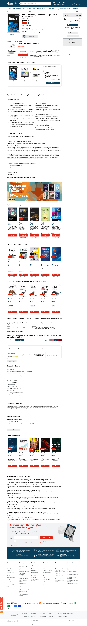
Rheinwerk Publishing (55, 229)
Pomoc (22, 331)
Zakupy (20, 569)
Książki (23, 8)
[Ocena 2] (27, 30)
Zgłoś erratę (12, 390)
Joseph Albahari (21, 305)
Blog (8, 586)
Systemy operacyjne (17, 395)
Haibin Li (12, 460)
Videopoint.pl (26, 616)
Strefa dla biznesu (58, 565)
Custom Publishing (59, 578)
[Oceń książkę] (29, 29)
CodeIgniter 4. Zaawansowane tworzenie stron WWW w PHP (55, 267)
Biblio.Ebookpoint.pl (63, 616)
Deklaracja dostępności (47, 570)
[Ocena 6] (32, 30)
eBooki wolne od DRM (23, 578)
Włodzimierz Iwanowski (12, 229)
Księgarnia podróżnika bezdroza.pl (71, 578)
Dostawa (45, 574)
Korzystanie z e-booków (24, 571)
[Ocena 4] (30, 30)
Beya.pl (33, 616)
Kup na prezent (73, 32)
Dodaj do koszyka (72, 24)
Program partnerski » (20, 548)
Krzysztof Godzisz (55, 460)
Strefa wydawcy (58, 566)
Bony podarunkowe (11, 582)
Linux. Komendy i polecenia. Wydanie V (23, 266)
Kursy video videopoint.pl (72, 583)
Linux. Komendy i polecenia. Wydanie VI (28, 43)
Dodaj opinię (19, 340)
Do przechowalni (72, 42)
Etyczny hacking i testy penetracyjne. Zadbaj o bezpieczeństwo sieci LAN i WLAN (56, 459)
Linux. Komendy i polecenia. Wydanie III (34, 267)
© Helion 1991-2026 (10, 623)
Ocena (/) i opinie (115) (69, 50)
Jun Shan (9, 460)
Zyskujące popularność (11, 574)
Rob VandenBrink (22, 229)
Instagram (1, 603)
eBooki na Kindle (22, 583)
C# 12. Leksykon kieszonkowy (22, 303)
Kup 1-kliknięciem (72, 36)
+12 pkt (31, 23)
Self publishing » (63, 554)
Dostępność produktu (68, 54)
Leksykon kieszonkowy (34, 26)
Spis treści (68, 56)
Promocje (34, 8)
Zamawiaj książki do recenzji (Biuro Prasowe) (60, 571)
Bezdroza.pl (70, 613)
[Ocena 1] (26, 30)
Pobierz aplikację (62, 8)
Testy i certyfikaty (10, 584)
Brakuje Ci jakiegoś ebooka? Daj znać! (46, 554)
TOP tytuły (9, 570)
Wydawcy (9, 581)
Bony (69, 8)
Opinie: (39, 29)
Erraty (8, 390)
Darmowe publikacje (11, 577)
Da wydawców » (63, 548)
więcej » (33, 542)
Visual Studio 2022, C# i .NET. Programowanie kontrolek (45, 267)
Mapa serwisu (46, 581)
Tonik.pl (77, 620)
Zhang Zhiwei (32, 229)
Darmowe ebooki (51, 8)
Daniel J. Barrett (10, 306)
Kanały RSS (1, 612)
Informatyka (9, 395)
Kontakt (45, 565)
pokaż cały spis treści (14, 429)
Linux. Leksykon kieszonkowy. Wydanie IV (11, 304)
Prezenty (33, 574)
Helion (30, 28)
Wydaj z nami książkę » (43, 548)
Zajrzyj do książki (10, 34)
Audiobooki (18, 8)
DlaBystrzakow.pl (62, 613)
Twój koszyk (33, 568)
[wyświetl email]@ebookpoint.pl (39, 621)
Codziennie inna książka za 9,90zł (72, 11)
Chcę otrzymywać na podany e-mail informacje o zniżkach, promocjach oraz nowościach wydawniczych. (27, 541)
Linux (22, 395)
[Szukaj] (49, 3)
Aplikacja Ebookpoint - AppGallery (23, 592)
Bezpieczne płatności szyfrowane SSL (17, 609)
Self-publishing (58, 573)
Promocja (25, 23)
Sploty (51, 616)
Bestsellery (44, 8)
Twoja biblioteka (34, 572)
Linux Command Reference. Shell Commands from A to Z (56, 228)
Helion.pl (25, 613)
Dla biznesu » (18, 554)
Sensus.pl (43, 613)
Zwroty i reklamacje (47, 572)
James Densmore (33, 306)
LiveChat (45, 582)
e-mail (11, 537)
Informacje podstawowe (24, 566)
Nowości (39, 8)
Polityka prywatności (47, 568)
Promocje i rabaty (10, 572)
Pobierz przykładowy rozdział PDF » (14, 388)
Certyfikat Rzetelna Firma (72, 566)
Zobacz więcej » (13, 545)
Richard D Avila (21, 460)
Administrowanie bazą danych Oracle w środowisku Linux (45, 458)
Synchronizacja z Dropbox (24, 585)
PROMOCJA (21, 46)
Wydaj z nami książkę (59, 575)
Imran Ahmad (26, 460)
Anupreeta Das (32, 460)
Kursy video (28, 8)
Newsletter (33, 577)
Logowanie (33, 565)
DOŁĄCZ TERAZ (46, 537)
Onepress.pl (34, 613)
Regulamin (45, 566)
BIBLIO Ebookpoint (59, 576)
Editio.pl (51, 613)
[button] (61, 215)
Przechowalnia (34, 570)
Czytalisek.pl (43, 616)
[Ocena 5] (31, 30)
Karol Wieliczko (43, 460)
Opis (67, 47)
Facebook (1, 598)
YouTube (1, 605)
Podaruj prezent (76, 8)
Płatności (45, 575)
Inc (59, 229)
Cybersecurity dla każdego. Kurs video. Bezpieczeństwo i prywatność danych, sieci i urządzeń (12, 228)
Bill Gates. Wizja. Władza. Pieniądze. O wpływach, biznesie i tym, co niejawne (34, 458)
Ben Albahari (27, 305)
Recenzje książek (46, 579)
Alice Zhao (53, 306)
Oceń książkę (33, 575)
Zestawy (8, 579)
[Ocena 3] (28, 30)
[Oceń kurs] (11, 340)
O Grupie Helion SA (71, 565)
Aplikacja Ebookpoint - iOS (24, 589)
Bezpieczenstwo (22, 568)
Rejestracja (33, 566)
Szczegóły (68, 52)
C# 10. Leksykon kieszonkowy (44, 303)
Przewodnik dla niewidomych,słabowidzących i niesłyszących (22, 575)
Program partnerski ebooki (60, 568)
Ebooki (13, 8)
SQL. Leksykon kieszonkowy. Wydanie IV (55, 304)
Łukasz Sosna (28, 25)
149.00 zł (13, 235)
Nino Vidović (43, 229)
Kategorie (9, 8)
